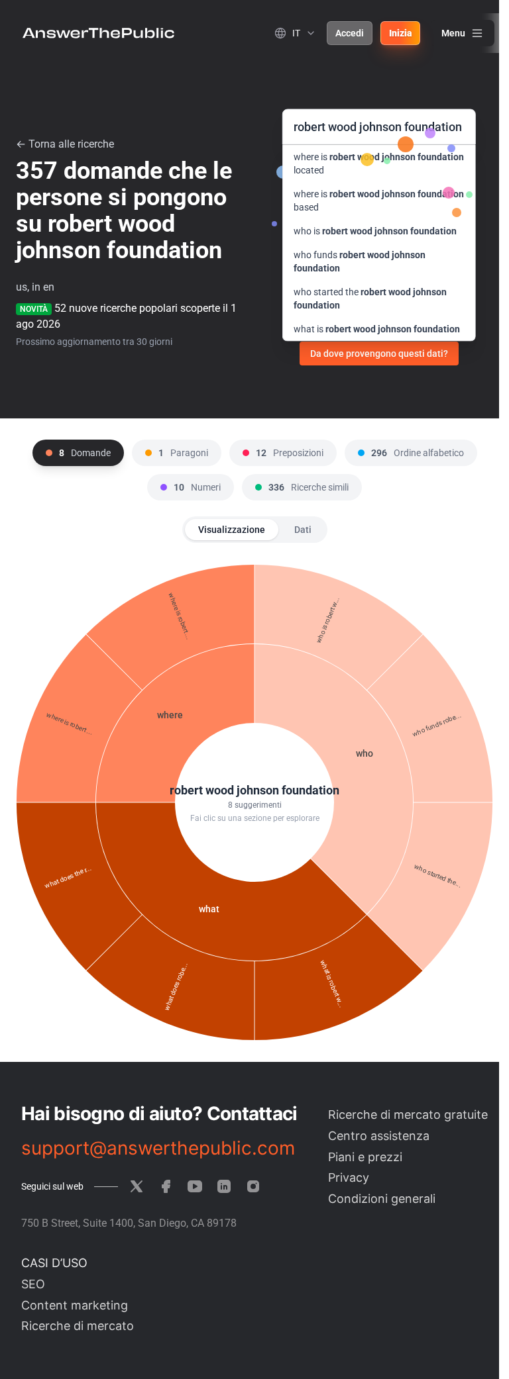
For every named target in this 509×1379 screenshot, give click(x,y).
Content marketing (74, 1305)
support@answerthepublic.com (158, 1148)
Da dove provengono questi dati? (379, 353)
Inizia (400, 33)
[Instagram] (253, 1186)
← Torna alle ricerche (65, 144)
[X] (136, 1186)
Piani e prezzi (365, 1157)
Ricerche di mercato (77, 1326)
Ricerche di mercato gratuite (408, 1114)
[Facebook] (166, 1186)
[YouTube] (195, 1186)
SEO (33, 1284)
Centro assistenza (378, 1136)
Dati (302, 529)
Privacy (348, 1177)
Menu (453, 33)
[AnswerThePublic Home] (98, 33)
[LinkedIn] (224, 1186)
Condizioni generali (381, 1199)
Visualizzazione (231, 529)
